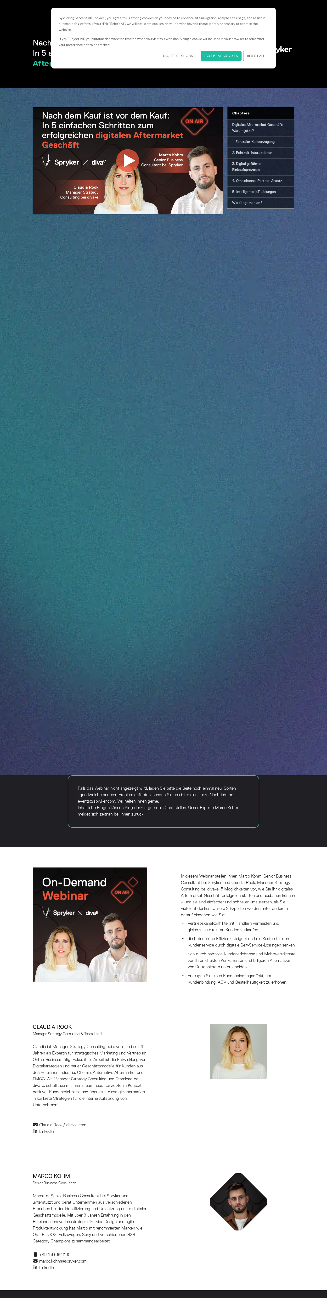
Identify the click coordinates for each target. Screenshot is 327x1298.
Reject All (256, 56)
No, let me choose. (179, 56)
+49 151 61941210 (54, 1255)
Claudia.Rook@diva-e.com (62, 1125)
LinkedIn (46, 1131)
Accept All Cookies (221, 56)
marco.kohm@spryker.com (62, 1261)
